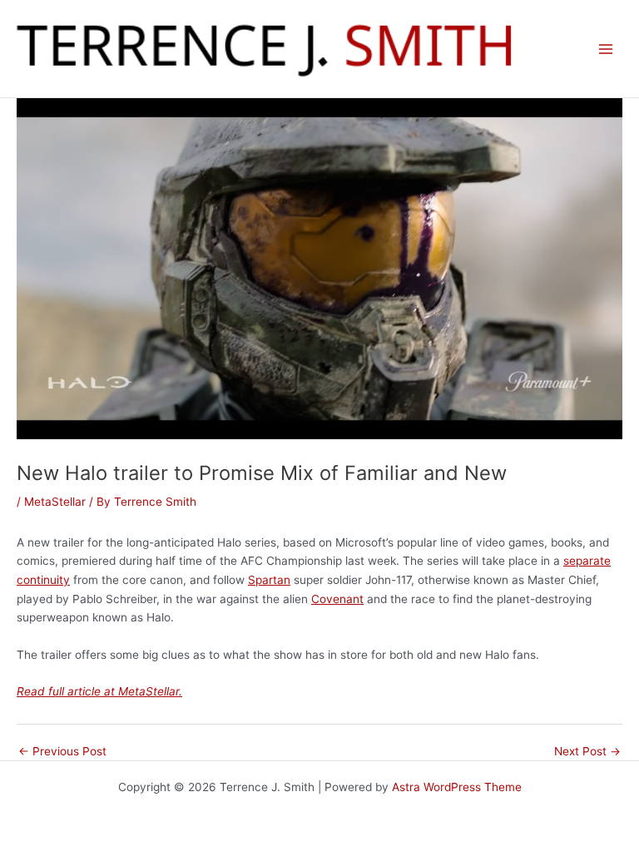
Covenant (337, 599)
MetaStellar (55, 501)
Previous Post (62, 752)
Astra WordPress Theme (457, 787)
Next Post (587, 752)
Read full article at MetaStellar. (99, 691)
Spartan (269, 579)
